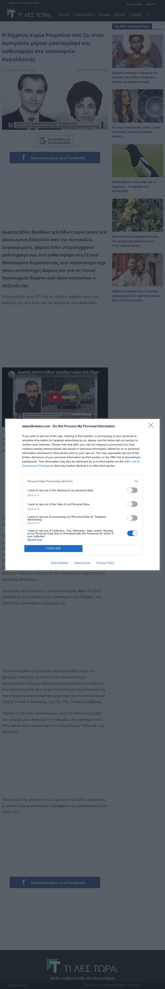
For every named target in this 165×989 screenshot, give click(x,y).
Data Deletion (59, 562)
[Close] (152, 426)
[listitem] (82, 481)
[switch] (132, 490)
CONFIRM (53, 548)
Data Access (82, 562)
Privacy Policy (105, 562)
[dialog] (82, 495)
